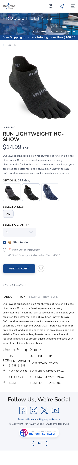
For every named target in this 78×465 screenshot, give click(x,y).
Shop (51, 27)
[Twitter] (44, 410)
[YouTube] (55, 410)
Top (40, 443)
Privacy (31, 419)
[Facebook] (22, 410)
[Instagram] (33, 410)
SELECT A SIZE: (13, 207)
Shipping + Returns (49, 419)
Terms (21, 419)
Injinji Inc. (67, 27)
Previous (8, 84)
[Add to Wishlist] (41, 268)
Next (69, 84)
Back (10, 45)
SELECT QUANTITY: (16, 225)
